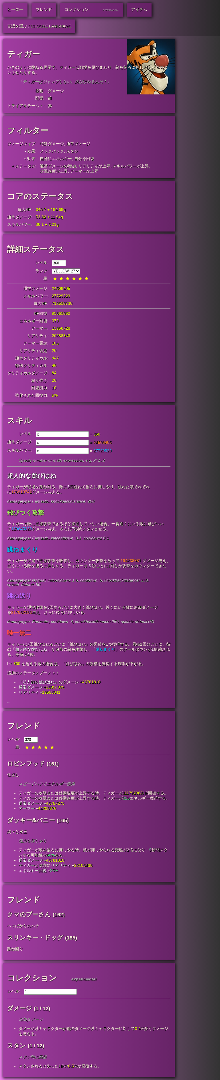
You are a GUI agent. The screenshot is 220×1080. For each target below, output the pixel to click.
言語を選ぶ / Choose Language (39, 26)
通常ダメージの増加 (58, 166)
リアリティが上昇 (94, 166)
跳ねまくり (105, 649)
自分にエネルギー (56, 158)
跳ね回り (15, 949)
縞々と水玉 (17, 831)
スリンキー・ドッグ (35, 937)
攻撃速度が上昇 (54, 171)
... (9, 701)
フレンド (23, 725)
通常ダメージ (78, 143)
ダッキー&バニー (31, 820)
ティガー (27, 865)
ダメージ (56, 90)
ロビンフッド (26, 763)
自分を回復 (84, 158)
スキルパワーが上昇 (131, 166)
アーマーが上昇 (84, 171)
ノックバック (52, 151)
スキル (19, 420)
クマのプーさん (29, 914)
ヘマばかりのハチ (23, 925)
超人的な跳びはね (31, 649)
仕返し (13, 774)
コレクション (32, 977)
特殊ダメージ (52, 143)
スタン (72, 151)
